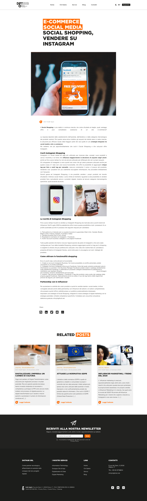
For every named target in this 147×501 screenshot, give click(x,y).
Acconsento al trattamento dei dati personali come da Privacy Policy (74, 440)
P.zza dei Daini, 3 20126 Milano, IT (116, 466)
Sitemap (59, 489)
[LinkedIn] (46, 312)
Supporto (126, 5)
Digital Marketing (57, 474)
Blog (84, 5)
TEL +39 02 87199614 (116, 470)
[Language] (119, 5)
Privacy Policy (42, 489)
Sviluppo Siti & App (58, 468)
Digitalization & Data (59, 471)
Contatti (94, 5)
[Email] (57, 312)
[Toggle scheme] (116, 5)
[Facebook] (40, 312)
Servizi (74, 5)
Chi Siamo (63, 5)
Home (52, 5)
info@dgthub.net (114, 473)
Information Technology (60, 465)
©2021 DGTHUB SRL (31, 489)
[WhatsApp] (62, 312)
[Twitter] (51, 312)
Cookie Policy (52, 489)
